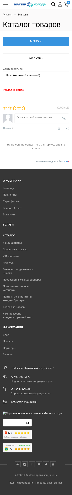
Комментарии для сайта (52, 161)
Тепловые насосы (14, 307)
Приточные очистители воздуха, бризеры (17, 298)
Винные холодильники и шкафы (18, 271)
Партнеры (9, 348)
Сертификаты (11, 201)
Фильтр (35, 58)
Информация (13, 327)
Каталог (9, 235)
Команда (8, 188)
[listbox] (36, 75)
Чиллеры (8, 262)
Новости (8, 341)
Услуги (8, 224)
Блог (6, 335)
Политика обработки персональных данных (36, 482)
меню (34, 41)
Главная (7, 15)
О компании (12, 181)
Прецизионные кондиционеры (22, 279)
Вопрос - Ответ (12, 208)
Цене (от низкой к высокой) (23, 75)
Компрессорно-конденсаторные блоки (17, 315)
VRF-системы (11, 256)
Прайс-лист (10, 194)
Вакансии (9, 214)
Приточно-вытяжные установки (16, 288)
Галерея (8, 354)
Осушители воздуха (15, 249)
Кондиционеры (12, 243)
